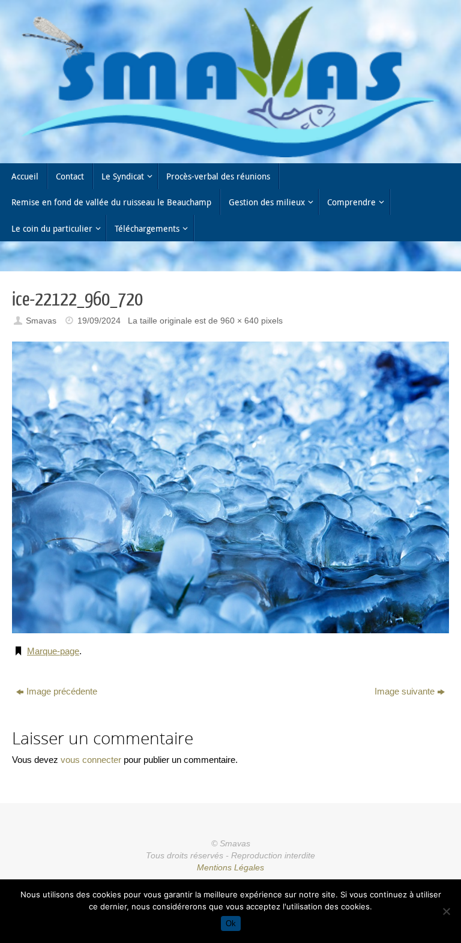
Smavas (41, 320)
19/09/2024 (99, 320)
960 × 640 (239, 320)
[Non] (446, 911)
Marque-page (53, 651)
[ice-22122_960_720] (230, 487)
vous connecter (91, 760)
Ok (231, 923)
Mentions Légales (230, 867)
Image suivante (405, 691)
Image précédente (61, 691)
